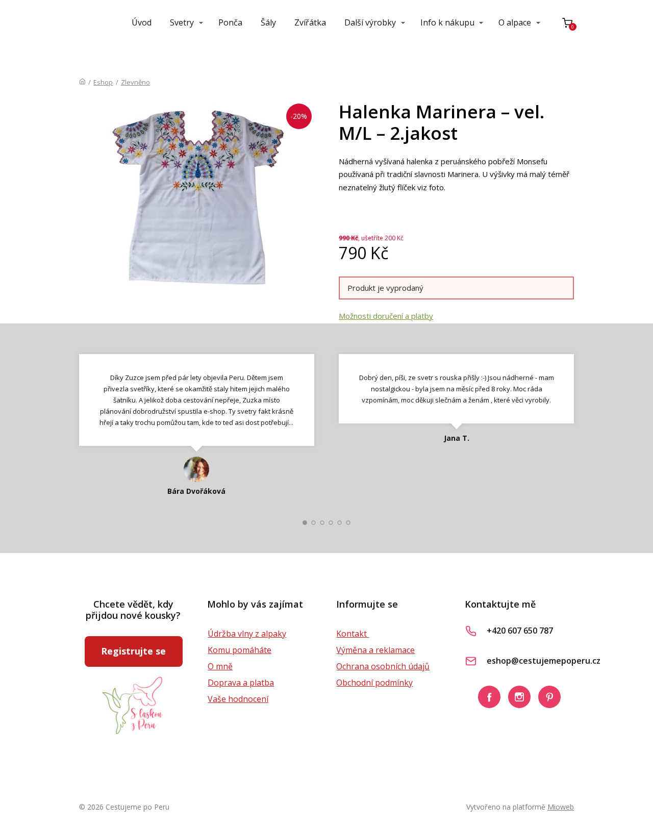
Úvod (142, 22)
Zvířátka (310, 22)
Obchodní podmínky (374, 682)
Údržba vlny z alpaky (247, 633)
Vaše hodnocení (238, 699)
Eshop (103, 82)
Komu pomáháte (239, 650)
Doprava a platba (241, 682)
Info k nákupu (447, 22)
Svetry (182, 22)
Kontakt (352, 633)
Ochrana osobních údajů (383, 666)
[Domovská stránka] (82, 82)
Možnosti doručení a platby (386, 316)
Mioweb (560, 807)
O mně (220, 666)
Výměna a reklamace (375, 650)
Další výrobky (370, 22)
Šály (268, 22)
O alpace (514, 22)
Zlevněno (135, 82)
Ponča (230, 22)
